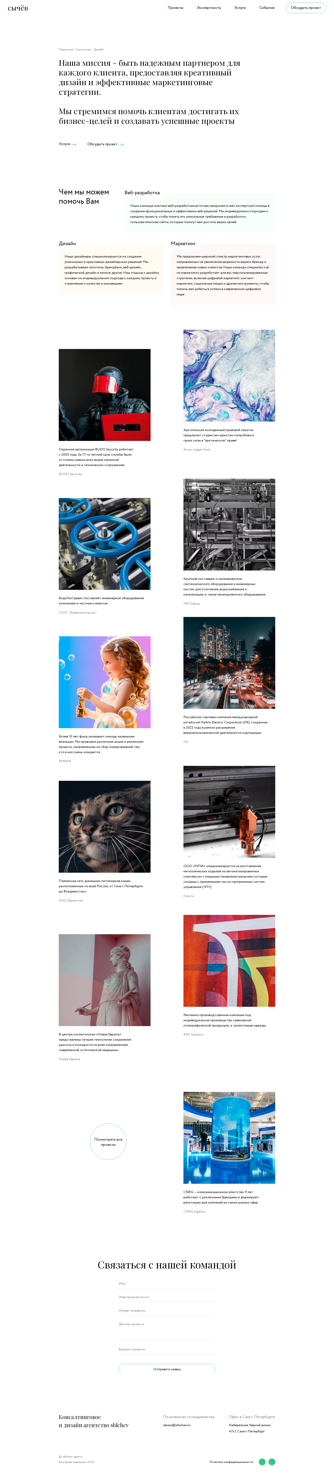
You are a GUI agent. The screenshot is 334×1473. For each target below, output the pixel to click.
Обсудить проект (306, 8)
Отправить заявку (167, 1369)
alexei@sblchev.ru (177, 1425)
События (266, 8)
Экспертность (209, 8)
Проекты (175, 8)
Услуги (240, 8)
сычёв (18, 7)
